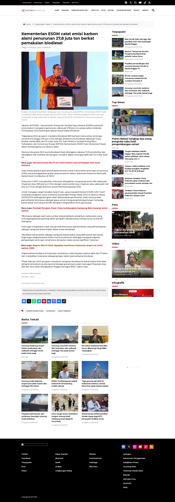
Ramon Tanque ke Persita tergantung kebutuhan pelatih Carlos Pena (136, 54)
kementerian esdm (35, 311)
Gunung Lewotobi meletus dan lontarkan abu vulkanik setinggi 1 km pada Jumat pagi (138, 90)
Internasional (95, 458)
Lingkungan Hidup (124, 10)
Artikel (111, 10)
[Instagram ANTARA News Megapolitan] (135, 2)
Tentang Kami (129, 467)
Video (115, 243)
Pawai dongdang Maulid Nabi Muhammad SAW (131, 231)
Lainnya (145, 10)
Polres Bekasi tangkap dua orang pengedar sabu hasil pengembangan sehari (132, 141)
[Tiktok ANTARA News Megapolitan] (145, 2)
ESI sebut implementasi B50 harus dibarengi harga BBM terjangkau (94, 348)
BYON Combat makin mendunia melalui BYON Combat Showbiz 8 (136, 78)
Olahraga (93, 462)
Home (57, 10)
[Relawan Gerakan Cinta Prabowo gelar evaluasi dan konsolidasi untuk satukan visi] (118, 182)
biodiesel (50, 311)
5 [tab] (140, 240)
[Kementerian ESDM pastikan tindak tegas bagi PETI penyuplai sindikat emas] (95, 402)
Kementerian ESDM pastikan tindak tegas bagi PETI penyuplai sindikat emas (95, 416)
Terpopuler (56, 2)
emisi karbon (64, 311)
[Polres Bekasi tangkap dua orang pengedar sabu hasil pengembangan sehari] (133, 122)
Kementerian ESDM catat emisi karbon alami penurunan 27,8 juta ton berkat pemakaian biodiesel (95, 24)
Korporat (127, 483)
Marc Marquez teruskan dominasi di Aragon (128, 358)
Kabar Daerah (61, 454)
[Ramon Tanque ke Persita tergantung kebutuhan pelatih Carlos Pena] (118, 55)
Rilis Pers (75, 2)
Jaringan (127, 454)
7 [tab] (138, 279)
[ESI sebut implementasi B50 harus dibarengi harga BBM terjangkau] (95, 334)
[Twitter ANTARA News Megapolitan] (131, 2)
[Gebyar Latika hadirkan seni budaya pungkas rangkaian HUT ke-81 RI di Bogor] (118, 169)
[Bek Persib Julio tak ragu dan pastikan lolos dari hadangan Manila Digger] (118, 42)
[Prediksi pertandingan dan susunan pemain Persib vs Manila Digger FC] (118, 67)
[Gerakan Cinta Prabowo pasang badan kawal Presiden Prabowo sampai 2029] (118, 194)
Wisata (137, 10)
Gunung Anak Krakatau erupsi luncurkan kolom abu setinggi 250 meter (34, 383)
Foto (115, 204)
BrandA (126, 475)
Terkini (47, 2)
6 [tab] (134, 279)
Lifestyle (95, 10)
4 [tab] (136, 240)
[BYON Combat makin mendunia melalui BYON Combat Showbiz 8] (118, 79)
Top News (65, 2)
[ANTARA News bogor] (33, 10)
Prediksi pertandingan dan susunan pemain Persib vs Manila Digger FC (137, 66)
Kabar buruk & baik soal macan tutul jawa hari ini (132, 270)
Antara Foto (38, 2)
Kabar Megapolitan (79, 10)
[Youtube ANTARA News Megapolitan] (140, 2)
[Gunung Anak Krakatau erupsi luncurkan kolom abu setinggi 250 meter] (34, 370)
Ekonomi (59, 458)
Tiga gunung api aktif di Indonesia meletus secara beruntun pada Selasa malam (95, 383)
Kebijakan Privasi (130, 462)
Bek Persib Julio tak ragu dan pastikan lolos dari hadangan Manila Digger (138, 41)
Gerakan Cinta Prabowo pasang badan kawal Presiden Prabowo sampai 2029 (138, 193)
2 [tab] (129, 240)
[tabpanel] (133, 225)
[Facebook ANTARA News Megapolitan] (126, 2)
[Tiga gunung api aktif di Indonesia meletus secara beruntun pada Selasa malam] (95, 370)
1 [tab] (125, 240)
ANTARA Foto (129, 479)
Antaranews (27, 2)
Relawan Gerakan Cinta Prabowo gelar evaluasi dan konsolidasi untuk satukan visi (138, 180)
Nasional (65, 10)
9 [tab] (145, 279)
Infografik (118, 282)
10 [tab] (149, 279)
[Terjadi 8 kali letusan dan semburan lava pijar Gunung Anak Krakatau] (34, 402)
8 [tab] (141, 279)
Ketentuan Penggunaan (134, 458)
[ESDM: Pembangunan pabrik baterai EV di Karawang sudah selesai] (65, 370)
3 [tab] (133, 240)
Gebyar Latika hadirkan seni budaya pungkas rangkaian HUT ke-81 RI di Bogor (137, 168)
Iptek (103, 10)
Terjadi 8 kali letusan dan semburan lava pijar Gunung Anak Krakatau (34, 416)
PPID (125, 487)
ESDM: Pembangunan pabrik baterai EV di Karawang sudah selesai (64, 383)
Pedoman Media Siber (133, 471)
